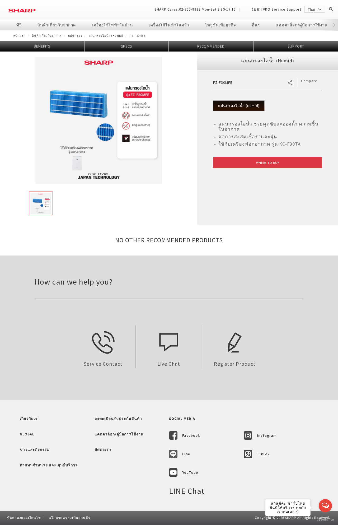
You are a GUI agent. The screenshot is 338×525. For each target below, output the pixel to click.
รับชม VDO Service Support (276, 9)
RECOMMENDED (211, 46)
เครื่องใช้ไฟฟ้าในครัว (169, 24)
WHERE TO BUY (267, 163)
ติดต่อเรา (103, 449)
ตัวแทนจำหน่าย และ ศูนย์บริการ (49, 465)
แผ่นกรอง (75, 36)
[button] (333, 25)
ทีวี (19, 24)
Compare (309, 80)
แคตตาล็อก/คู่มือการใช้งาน (301, 24)
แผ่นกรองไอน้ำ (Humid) (105, 36)
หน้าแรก (19, 36)
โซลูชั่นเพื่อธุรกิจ (220, 24)
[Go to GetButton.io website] (325, 519)
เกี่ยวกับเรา (30, 418)
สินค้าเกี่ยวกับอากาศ (56, 24)
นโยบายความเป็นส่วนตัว (69, 518)
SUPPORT (296, 46)
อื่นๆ (256, 24)
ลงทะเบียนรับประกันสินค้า (118, 418)
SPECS (126, 46)
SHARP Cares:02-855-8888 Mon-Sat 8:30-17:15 (195, 9)
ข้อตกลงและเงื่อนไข (24, 518)
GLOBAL (27, 434)
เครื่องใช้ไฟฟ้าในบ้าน (112, 24)
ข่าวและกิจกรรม (35, 449)
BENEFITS (42, 46)
